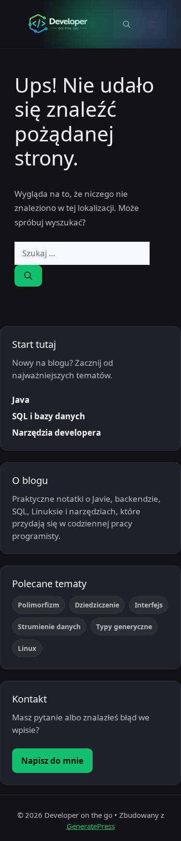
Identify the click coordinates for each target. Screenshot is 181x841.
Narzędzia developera (56, 432)
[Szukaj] (28, 276)
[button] (126, 24)
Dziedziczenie (97, 604)
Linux (27, 648)
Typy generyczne (124, 626)
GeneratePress (91, 826)
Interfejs (149, 604)
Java (20, 399)
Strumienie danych (49, 626)
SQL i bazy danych (48, 416)
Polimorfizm (38, 604)
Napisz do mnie (52, 760)
